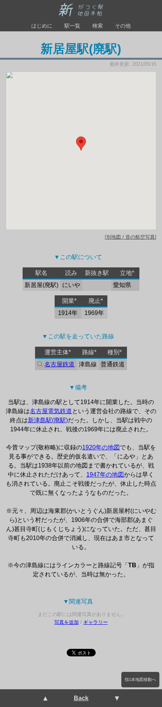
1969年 (94, 313)
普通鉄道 (113, 364)
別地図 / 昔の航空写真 (130, 237)
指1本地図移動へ (140, 679)
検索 (97, 26)
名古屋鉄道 (59, 364)
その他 (123, 26)
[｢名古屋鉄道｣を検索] (39, 364)
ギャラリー (95, 622)
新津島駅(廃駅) (48, 420)
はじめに (41, 26)
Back (81, 698)
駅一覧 (72, 26)
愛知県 (122, 285)
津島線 (88, 364)
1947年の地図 (105, 474)
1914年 (68, 313)
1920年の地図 (101, 447)
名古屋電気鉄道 (51, 411)
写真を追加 (66, 622)
